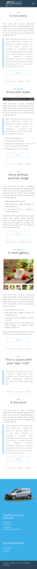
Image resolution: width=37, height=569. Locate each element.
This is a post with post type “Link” (18, 361)
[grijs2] (15, 3)
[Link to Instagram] (27, 566)
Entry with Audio (18, 92)
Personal (20, 89)
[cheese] (18, 271)
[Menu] (33, 3)
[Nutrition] (18, 287)
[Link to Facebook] (30, 566)
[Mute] (27, 99)
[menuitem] (33, 3)
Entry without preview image (18, 176)
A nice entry (18, 16)
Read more (18, 72)
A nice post (18, 402)
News (18, 13)
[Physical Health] (31, 287)
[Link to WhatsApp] (33, 566)
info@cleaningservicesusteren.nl (12, 529)
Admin (29, 81)
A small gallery (18, 253)
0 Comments (19, 164)
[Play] (4, 99)
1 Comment (20, 81)
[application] (18, 99)
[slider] (31, 99)
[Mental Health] (12, 287)
